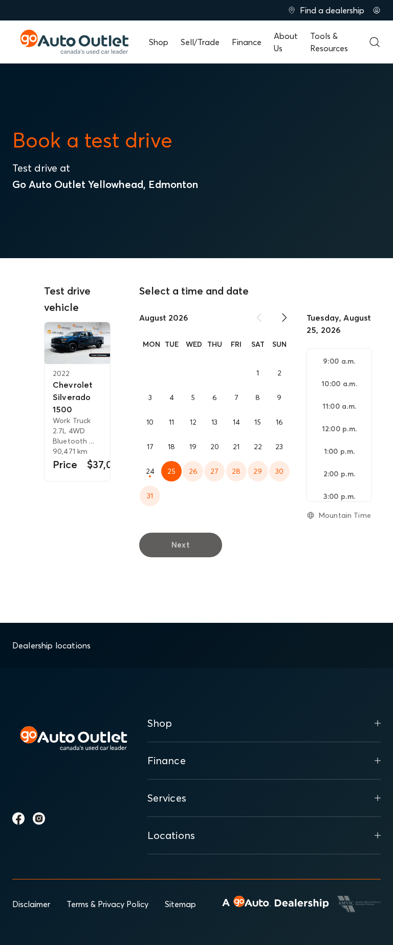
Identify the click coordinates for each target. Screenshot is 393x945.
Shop (158, 42)
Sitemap (180, 904)
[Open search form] (374, 42)
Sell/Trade (200, 42)
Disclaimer (31, 904)
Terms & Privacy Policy (107, 904)
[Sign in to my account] (377, 10)
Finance (246, 42)
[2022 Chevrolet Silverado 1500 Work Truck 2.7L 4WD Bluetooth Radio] (77, 343)
